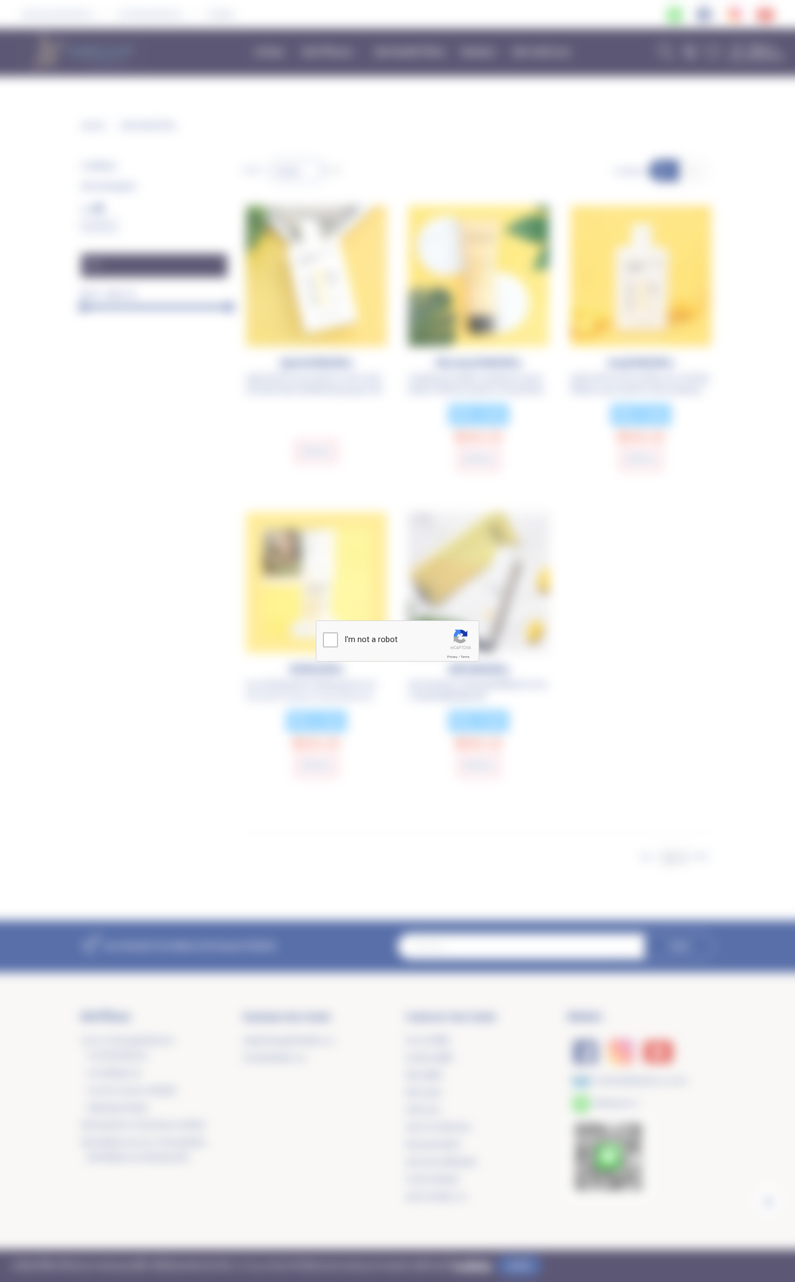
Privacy (452, 656)
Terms (465, 656)
